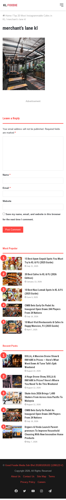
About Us (16, 476)
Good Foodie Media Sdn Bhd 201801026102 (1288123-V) (34, 465)
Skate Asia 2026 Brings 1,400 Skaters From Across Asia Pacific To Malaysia (44, 397)
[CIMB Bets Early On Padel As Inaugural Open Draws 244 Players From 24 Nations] (12, 310)
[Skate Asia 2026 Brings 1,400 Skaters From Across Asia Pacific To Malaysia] (12, 398)
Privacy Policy (27, 482)
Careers (42, 482)
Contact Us (28, 476)
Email (7, 188)
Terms (52, 476)
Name (6, 175)
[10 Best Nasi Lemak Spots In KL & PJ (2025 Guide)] (12, 294)
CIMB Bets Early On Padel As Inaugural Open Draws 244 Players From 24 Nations (43, 309)
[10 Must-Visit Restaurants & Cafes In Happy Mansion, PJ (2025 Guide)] (12, 327)
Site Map (41, 476)
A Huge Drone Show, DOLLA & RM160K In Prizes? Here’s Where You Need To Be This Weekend (42, 380)
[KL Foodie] (17, 5)
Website (7, 201)
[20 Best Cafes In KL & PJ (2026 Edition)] (12, 279)
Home (8, 15)
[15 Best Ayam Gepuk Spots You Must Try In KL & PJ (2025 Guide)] (12, 263)
